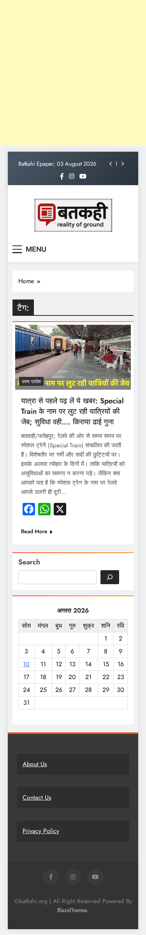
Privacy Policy (41, 830)
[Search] (109, 577)
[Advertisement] (73, 73)
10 (26, 664)
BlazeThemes (72, 910)
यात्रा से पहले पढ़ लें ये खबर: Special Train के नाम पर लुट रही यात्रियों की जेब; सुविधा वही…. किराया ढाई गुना (72, 411)
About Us (35, 764)
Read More (34, 531)
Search (29, 562)
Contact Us (37, 797)
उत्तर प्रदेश (31, 381)
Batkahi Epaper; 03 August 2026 (57, 164)
